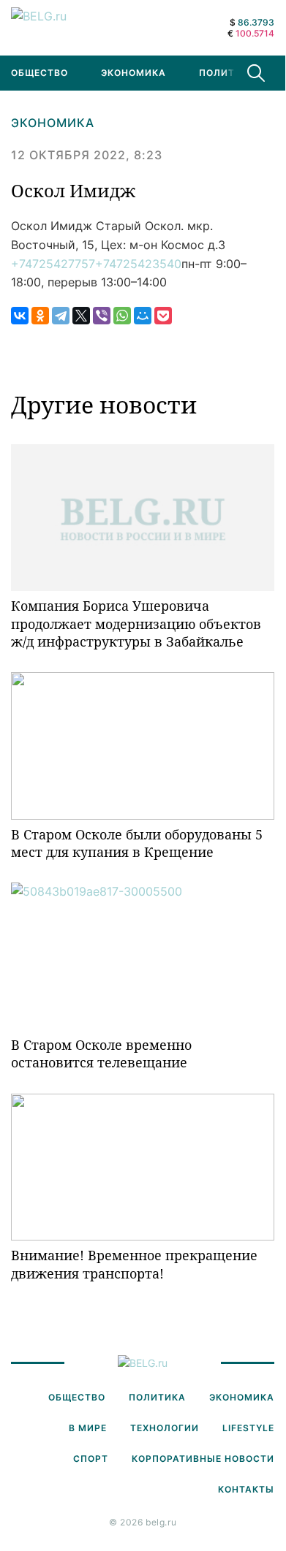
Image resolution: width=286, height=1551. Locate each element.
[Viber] (101, 315)
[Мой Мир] (142, 315)
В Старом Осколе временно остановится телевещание (101, 1053)
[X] (81, 315)
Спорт (90, 1458)
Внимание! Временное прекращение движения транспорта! (134, 1263)
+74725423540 (138, 263)
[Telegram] (60, 315)
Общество (76, 1397)
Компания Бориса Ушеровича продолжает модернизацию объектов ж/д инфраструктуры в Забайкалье (136, 623)
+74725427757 (53, 263)
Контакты (246, 1489)
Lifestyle (248, 1427)
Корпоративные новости (203, 1458)
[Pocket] (163, 315)
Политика (227, 72)
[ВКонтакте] (20, 315)
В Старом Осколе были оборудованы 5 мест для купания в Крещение (137, 843)
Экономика (133, 72)
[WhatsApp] (122, 315)
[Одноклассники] (40, 315)
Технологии (164, 1427)
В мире (88, 1427)
